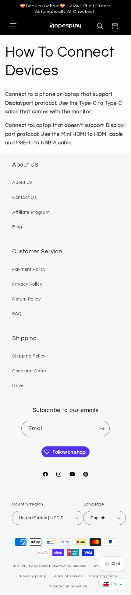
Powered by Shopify (67, 566)
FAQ (17, 313)
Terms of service (67, 576)
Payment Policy (28, 269)
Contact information (68, 586)
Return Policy (26, 299)
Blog (17, 226)
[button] (13, 26)
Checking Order (29, 370)
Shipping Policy (28, 356)
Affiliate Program (31, 212)
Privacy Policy (27, 284)
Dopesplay (38, 566)
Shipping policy (103, 576)
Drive (17, 385)
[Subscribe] (102, 429)
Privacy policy (33, 576)
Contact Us (24, 197)
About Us (22, 182)
